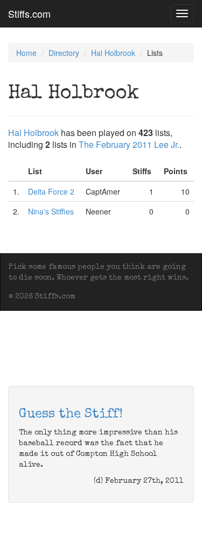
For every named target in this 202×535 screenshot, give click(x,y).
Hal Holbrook (113, 52)
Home (26, 52)
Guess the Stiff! (71, 414)
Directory (63, 52)
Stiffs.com (29, 13)
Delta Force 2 (51, 191)
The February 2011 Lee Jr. (129, 144)
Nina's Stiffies (51, 211)
